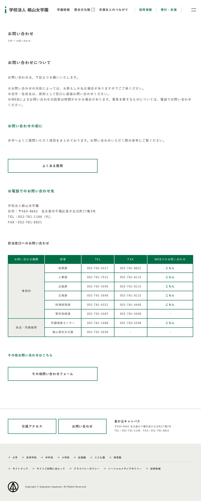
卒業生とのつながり (113, 9)
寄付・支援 (169, 9)
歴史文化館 (82, 9)
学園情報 (63, 9)
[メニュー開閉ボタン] (191, 10)
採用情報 (145, 9)
